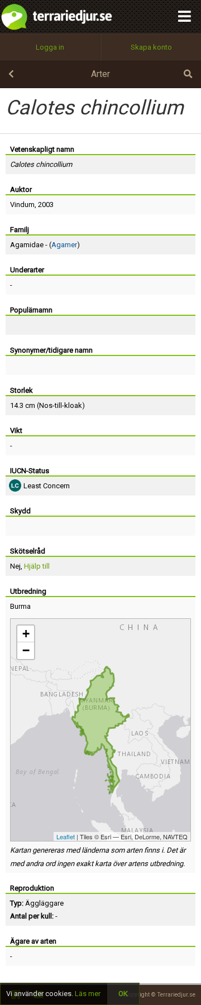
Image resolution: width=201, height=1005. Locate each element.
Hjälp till (37, 566)
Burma (20, 606)
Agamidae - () (45, 245)
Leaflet (65, 836)
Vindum (22, 204)
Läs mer (87, 993)
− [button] (26, 650)
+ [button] (26, 634)
